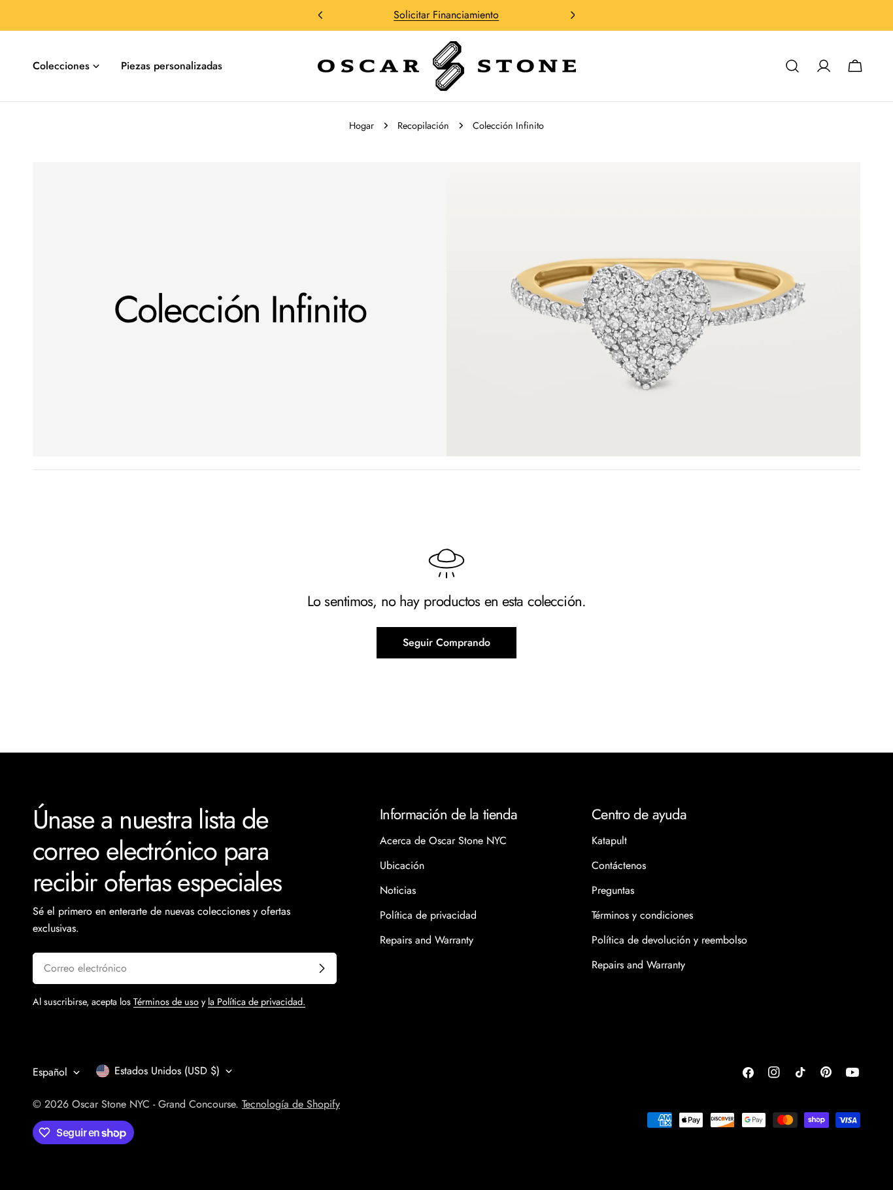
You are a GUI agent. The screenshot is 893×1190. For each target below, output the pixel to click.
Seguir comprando (446, 642)
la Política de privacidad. (256, 1001)
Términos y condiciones (642, 915)
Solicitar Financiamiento (446, 14)
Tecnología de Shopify (291, 1104)
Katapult (609, 840)
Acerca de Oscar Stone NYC (443, 840)
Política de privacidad (428, 915)
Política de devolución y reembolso (669, 939)
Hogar (361, 125)
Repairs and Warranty (426, 939)
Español (50, 1072)
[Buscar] (792, 66)
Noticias (398, 890)
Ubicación (402, 865)
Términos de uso (166, 1001)
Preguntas (613, 890)
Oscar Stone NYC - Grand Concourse (153, 1104)
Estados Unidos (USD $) (167, 1070)
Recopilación (423, 125)
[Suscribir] (321, 968)
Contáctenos (619, 865)
